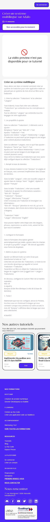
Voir (26, 365)
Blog (6, 444)
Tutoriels (8, 441)
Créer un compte (11, 462)
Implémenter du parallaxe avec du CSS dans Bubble (17, 359)
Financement (10, 473)
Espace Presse (10, 449)
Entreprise (8, 476)
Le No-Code (9, 447)
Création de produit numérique (16, 399)
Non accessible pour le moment (21, 27)
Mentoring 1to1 (11, 425)
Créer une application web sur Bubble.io (20, 415)
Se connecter (10, 460)
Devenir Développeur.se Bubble (16, 402)
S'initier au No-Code (12, 412)
